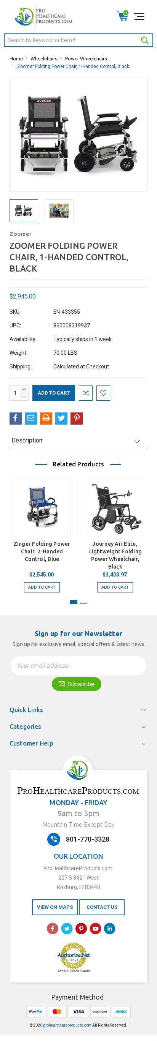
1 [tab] (73, 602)
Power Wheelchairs (86, 59)
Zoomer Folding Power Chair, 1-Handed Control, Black (73, 66)
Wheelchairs (44, 59)
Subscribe (80, 684)
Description (26, 440)
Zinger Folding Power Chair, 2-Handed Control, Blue (42, 551)
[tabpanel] (41, 531)
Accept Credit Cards (74, 971)
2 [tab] (83, 603)
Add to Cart (42, 587)
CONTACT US (102, 907)
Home (16, 59)
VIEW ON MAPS (55, 907)
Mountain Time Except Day (78, 824)
